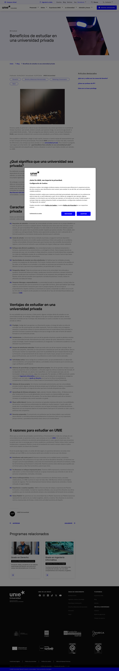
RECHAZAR (68, 214)
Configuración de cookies (36, 213)
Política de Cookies (51, 205)
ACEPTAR (83, 214)
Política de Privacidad (69, 205)
